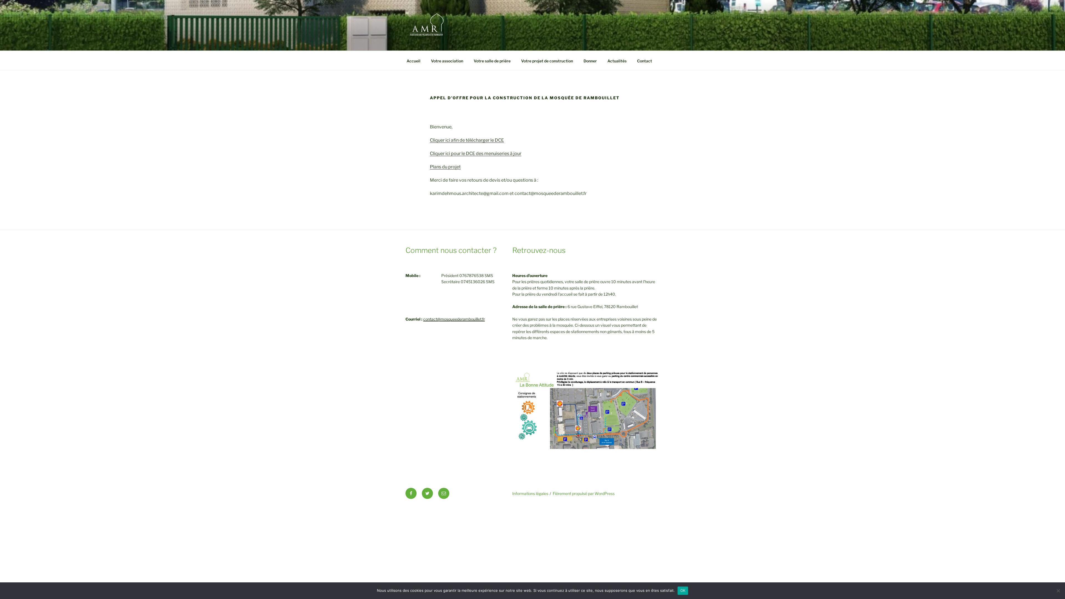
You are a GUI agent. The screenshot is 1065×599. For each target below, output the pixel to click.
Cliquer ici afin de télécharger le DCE (467, 140)
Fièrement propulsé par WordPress (584, 493)
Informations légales (530, 493)
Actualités (617, 61)
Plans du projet (445, 166)
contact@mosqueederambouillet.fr (454, 319)
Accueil (413, 61)
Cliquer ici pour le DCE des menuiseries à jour (475, 153)
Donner (590, 61)
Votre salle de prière (492, 61)
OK (683, 590)
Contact (644, 61)
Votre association (447, 61)
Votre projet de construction (547, 61)
